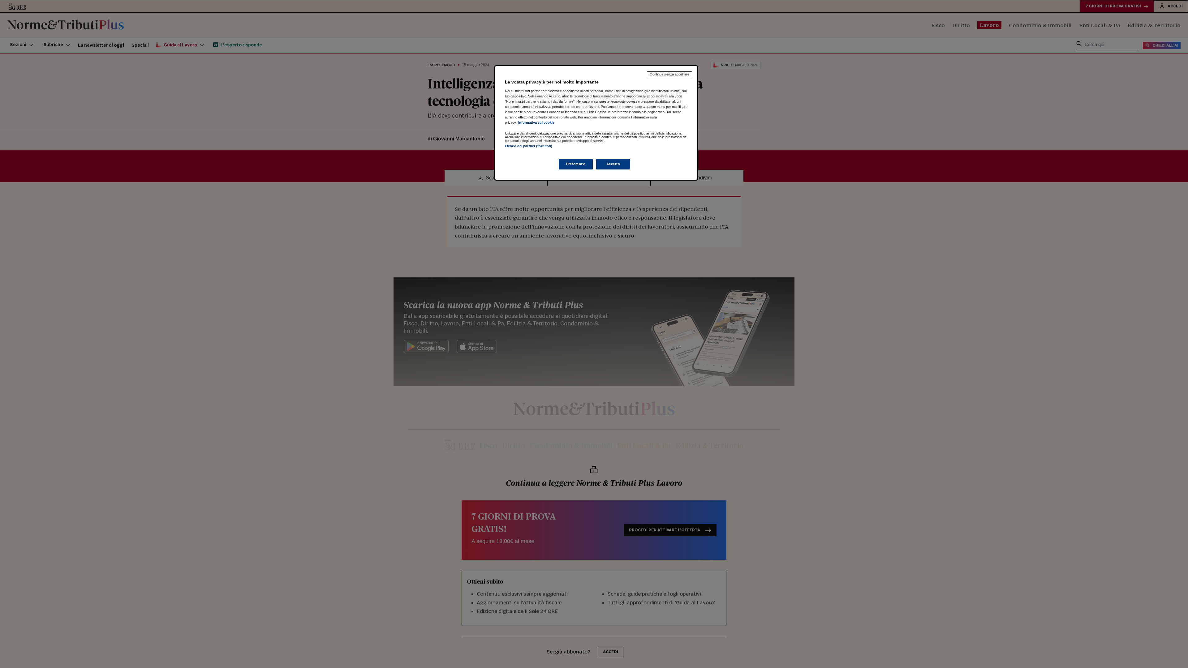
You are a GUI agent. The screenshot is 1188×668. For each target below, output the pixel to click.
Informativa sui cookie (536, 122)
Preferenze (575, 164)
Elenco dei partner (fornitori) (528, 146)
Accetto (613, 164)
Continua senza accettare (669, 74)
